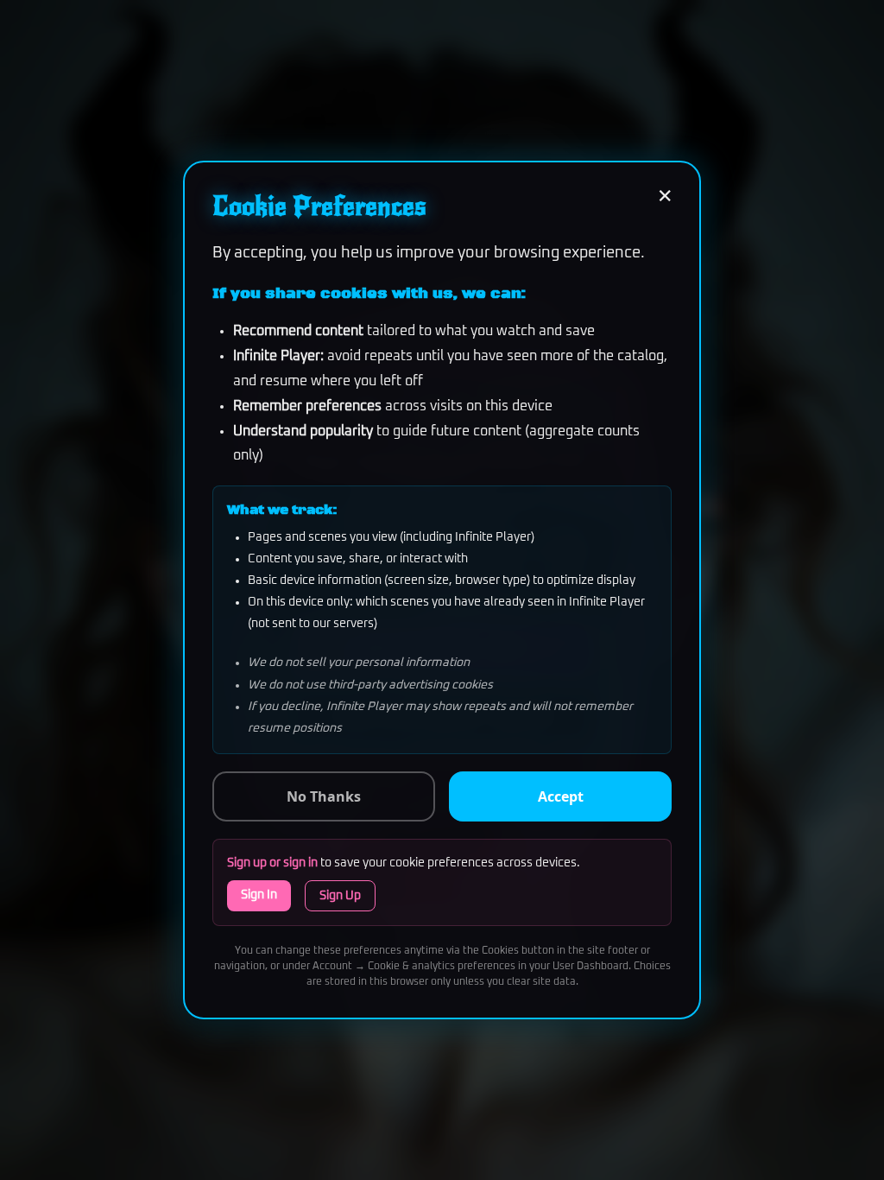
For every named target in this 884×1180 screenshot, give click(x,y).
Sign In (259, 895)
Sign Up (340, 896)
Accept (561, 796)
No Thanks (324, 796)
